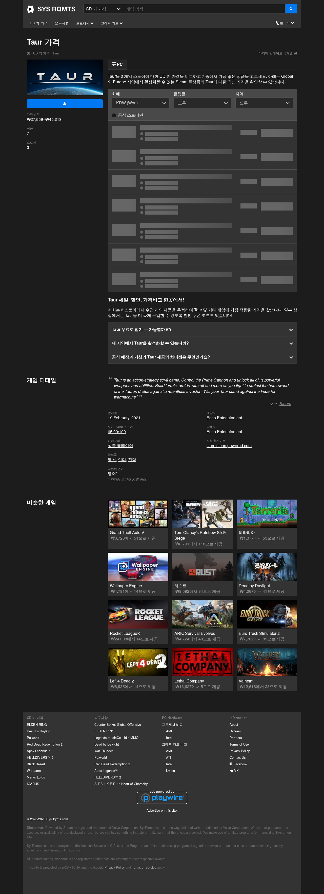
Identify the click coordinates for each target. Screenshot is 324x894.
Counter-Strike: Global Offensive (117, 724)
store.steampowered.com (229, 445)
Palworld (33, 737)
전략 (132, 459)
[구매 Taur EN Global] (202, 133)
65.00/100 (117, 431)
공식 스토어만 (130, 115)
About (234, 724)
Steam (285, 403)
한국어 (285, 23)
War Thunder (103, 750)
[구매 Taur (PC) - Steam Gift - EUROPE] (202, 255)
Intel (169, 737)
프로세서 (83, 23)
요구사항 (62, 23)
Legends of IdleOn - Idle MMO (116, 737)
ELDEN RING (37, 724)
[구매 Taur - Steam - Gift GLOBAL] (202, 280)
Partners (236, 737)
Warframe (34, 770)
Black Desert (36, 764)
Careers (235, 731)
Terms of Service (144, 867)
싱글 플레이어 (120, 445)
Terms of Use (239, 744)
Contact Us (238, 757)
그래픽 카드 (110, 23)
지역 (239, 94)
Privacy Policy (240, 750)
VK (236, 770)
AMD (169, 731)
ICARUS (33, 783)
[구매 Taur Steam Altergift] (202, 206)
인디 (122, 459)
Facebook (239, 764)
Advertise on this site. (162, 810)
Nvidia (170, 770)
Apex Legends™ (39, 750)
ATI (168, 757)
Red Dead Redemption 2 (45, 744)
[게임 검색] (291, 8)
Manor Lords (36, 777)
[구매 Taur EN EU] (202, 182)
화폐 (116, 94)
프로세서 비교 (172, 724)
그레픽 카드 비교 (174, 744)
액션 (112, 459)
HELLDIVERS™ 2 (40, 757)
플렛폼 (180, 94)
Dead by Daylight (39, 731)
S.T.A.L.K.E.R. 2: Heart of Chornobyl (121, 783)
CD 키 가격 (39, 23)
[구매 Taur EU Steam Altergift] (202, 157)
